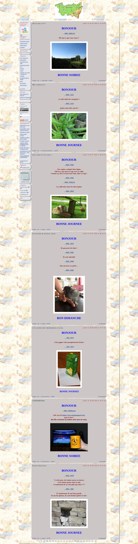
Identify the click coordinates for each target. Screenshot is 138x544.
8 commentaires (102, 229)
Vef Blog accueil (25, 167)
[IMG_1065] (69, 489)
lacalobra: (25, 138)
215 (73, 541)
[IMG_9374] (69, 244)
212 (64, 541)
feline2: (24, 148)
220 (87, 541)
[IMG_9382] (69, 270)
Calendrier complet (25, 181)
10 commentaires (102, 150)
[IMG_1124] (69, 104)
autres (21, 81)
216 (75, 541)
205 (44, 541)
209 (56, 541)
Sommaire (22, 47)
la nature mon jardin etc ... (47, 150)
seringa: (23, 135)
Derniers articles (23, 43)
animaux (22, 68)
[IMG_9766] (69, 165)
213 (67, 541)
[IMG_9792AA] (69, 182)
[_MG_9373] (69, 347)
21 (27, 177)
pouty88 (50, 80)
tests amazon (23, 83)
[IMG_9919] (69, 191)
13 (26, 175)
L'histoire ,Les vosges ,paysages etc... (25, 73)
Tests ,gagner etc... (24, 58)
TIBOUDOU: (24, 126)
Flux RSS (26, 120)
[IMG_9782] (69, 178)
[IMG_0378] (69, 476)
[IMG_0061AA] (69, 33)
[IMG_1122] (69, 95)
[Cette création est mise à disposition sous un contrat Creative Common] (24, 110)
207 (50, 541)
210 (59, 541)
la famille (22, 76)
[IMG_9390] (69, 261)
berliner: (24, 156)
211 (61, 541)
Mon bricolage (23, 85)
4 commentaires (102, 80)
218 (81, 541)
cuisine (21, 70)
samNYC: (24, 144)
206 (47, 541)
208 (53, 541)
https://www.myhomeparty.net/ (74, 415)
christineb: (25, 132)
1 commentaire (102, 461)
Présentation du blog (24, 41)
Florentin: (24, 141)
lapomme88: (25, 129)
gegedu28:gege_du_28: (25, 152)
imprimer (34, 80)
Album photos (23, 45)
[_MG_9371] (69, 338)
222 (92, 541)
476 (96, 541)
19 (25, 177)
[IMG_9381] (69, 252)
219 (84, 541)
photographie (23, 60)
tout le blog (22, 88)
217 (78, 541)
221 (89, 541)
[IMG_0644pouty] (69, 411)
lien (38, 80)
